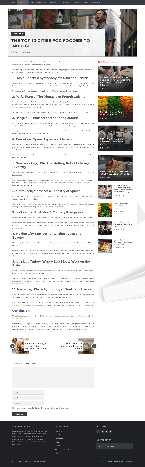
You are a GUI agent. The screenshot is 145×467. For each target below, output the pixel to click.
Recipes (53, 3)
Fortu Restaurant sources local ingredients (121, 206)
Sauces (85, 3)
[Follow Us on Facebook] (98, 431)
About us (102, 462)
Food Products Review (38, 3)
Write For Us (128, 462)
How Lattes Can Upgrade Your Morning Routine (70, 346)
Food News (23, 3)
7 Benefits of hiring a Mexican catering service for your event (36, 346)
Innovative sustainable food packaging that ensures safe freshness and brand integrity (123, 189)
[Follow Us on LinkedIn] (110, 431)
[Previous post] (12, 346)
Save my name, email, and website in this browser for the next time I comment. (42, 408)
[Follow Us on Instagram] (106, 431)
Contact (109, 462)
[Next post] (94, 346)
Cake (56, 453)
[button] (134, 2)
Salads (76, 3)
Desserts (95, 3)
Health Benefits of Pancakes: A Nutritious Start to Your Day (123, 242)
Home (12, 3)
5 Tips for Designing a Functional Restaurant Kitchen (111, 141)
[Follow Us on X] (102, 431)
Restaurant (66, 3)
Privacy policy (118, 462)
